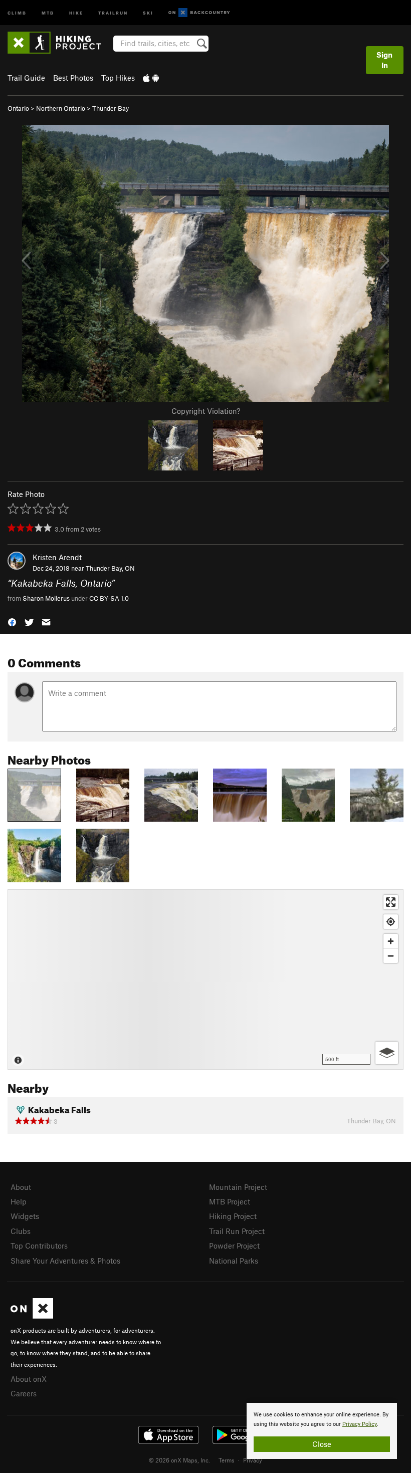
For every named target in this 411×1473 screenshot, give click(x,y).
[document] (322, 1431)
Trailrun (113, 12)
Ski (148, 12)
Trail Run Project (237, 1231)
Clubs (21, 1231)
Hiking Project (233, 1215)
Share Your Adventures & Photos (65, 1260)
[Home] (59, 43)
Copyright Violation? (205, 410)
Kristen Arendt (57, 557)
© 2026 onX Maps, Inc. (179, 1459)
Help (19, 1201)
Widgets (25, 1215)
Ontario (18, 108)
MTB (48, 12)
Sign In (384, 60)
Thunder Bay (110, 108)
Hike (76, 12)
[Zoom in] (390, 941)
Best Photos (73, 77)
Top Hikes (118, 77)
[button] (12, 621)
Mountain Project (238, 1186)
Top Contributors (39, 1245)
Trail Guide (26, 77)
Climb (17, 12)
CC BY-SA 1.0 (109, 598)
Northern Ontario (60, 108)
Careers (24, 1393)
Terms (227, 1459)
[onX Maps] (32, 1315)
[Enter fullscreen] (390, 902)
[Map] (205, 979)
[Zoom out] (390, 955)
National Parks (233, 1260)
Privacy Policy (359, 1424)
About (21, 1186)
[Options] (386, 1053)
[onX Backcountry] (199, 13)
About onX (29, 1378)
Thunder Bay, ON (110, 568)
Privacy (252, 1459)
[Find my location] (390, 921)
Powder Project (234, 1245)
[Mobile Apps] (151, 77)
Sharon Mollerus (46, 598)
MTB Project (229, 1201)
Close (321, 1443)
